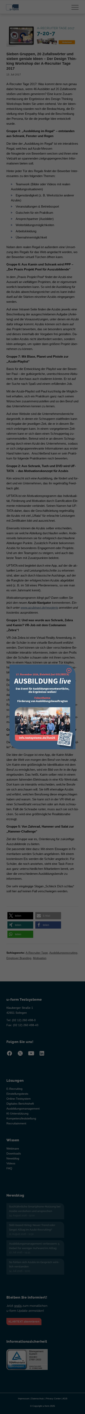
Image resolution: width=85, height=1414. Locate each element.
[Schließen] (69, 670)
